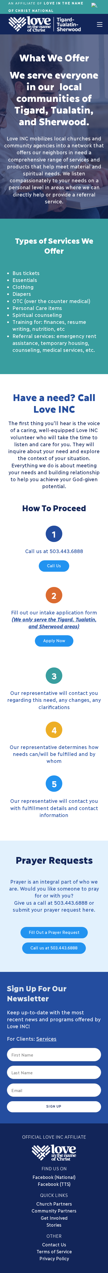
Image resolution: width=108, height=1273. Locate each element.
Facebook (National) (54, 1176)
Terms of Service (54, 1251)
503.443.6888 (66, 551)
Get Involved (54, 1217)
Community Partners (54, 1210)
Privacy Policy (54, 1258)
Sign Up (53, 1106)
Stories (54, 1224)
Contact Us (54, 1244)
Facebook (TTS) (54, 1183)
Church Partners (54, 1203)
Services (46, 1038)
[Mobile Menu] (99, 24)
